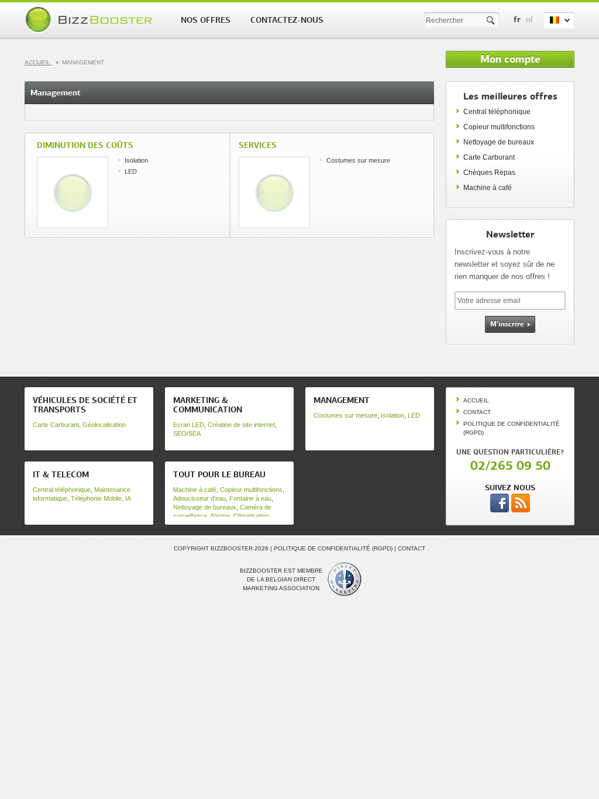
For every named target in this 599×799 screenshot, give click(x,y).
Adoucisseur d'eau (199, 498)
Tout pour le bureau (219, 474)
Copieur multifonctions (499, 127)
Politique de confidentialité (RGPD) (333, 548)
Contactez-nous (286, 20)
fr (517, 19)
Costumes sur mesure (358, 160)
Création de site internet (241, 424)
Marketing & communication (207, 405)
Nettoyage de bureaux (498, 142)
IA (128, 498)
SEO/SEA (187, 433)
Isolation (136, 160)
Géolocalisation (104, 424)
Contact (477, 412)
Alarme (220, 515)
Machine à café (487, 188)
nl (529, 19)
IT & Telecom (61, 474)
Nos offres (205, 20)
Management (342, 400)
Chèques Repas (489, 172)
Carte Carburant (489, 157)
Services (258, 145)
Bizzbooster (90, 19)
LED (131, 171)
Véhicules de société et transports (85, 405)
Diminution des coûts (85, 145)
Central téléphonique (497, 112)
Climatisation (251, 515)
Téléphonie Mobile (96, 498)
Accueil (38, 62)
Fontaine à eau (250, 498)
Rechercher (491, 21)
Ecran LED (188, 424)
